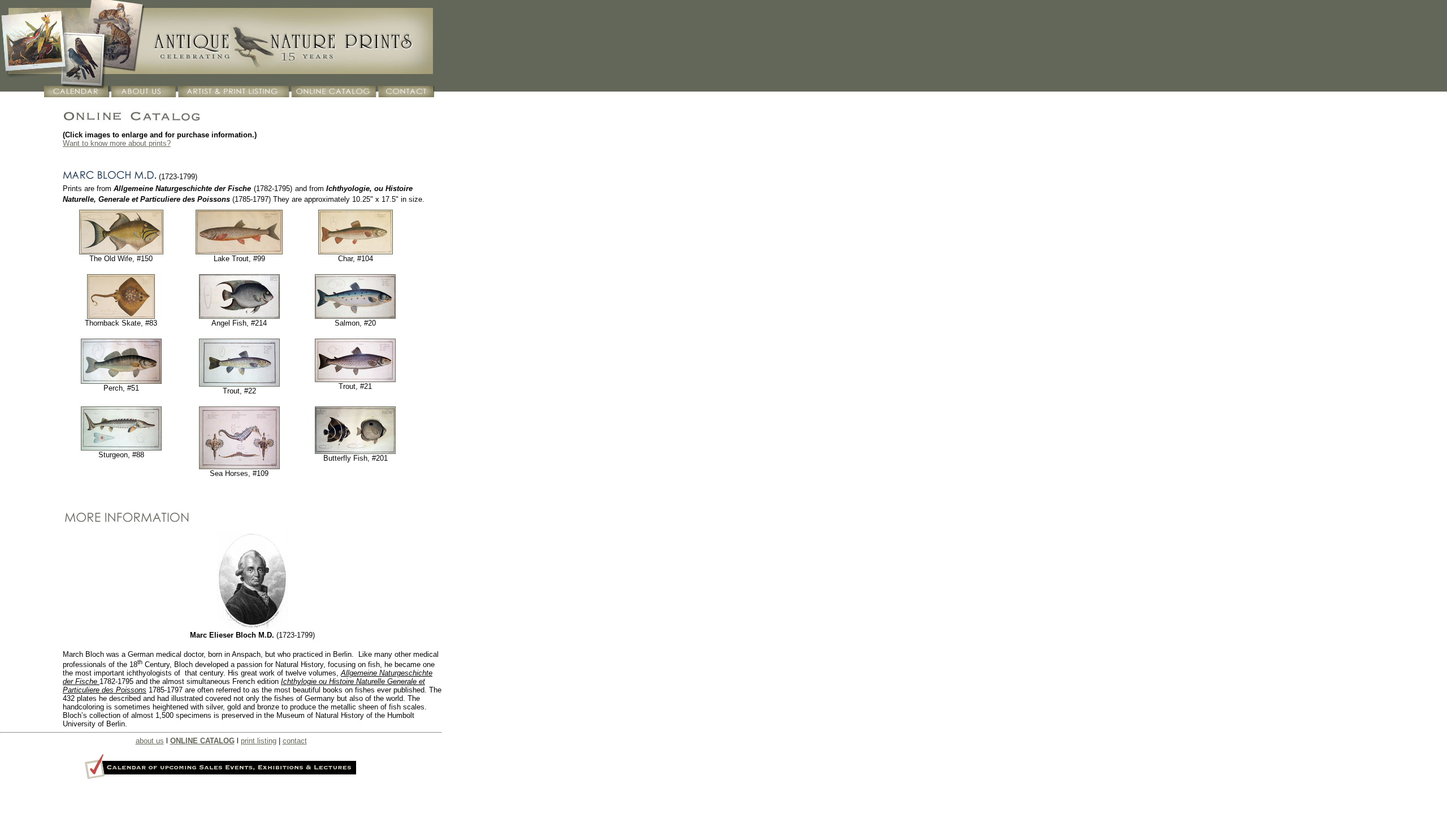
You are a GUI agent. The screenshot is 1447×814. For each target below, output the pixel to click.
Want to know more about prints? (117, 143)
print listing (258, 741)
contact (295, 741)
